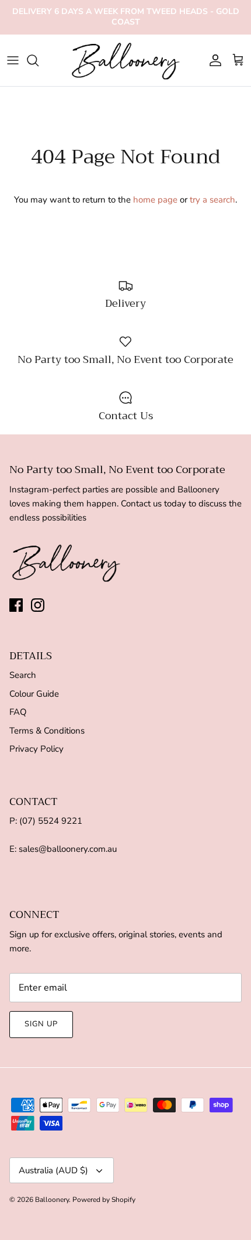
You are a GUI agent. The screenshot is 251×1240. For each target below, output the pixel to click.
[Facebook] (16, 605)
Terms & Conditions (47, 731)
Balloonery (52, 1199)
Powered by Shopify (103, 1199)
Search (22, 675)
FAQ (18, 712)
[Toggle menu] (13, 60)
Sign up (41, 1024)
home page (155, 199)
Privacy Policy (36, 749)
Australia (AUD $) (53, 1170)
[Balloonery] (126, 60)
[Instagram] (37, 605)
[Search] (38, 60)
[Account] (212, 60)
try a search (212, 199)
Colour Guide (34, 694)
